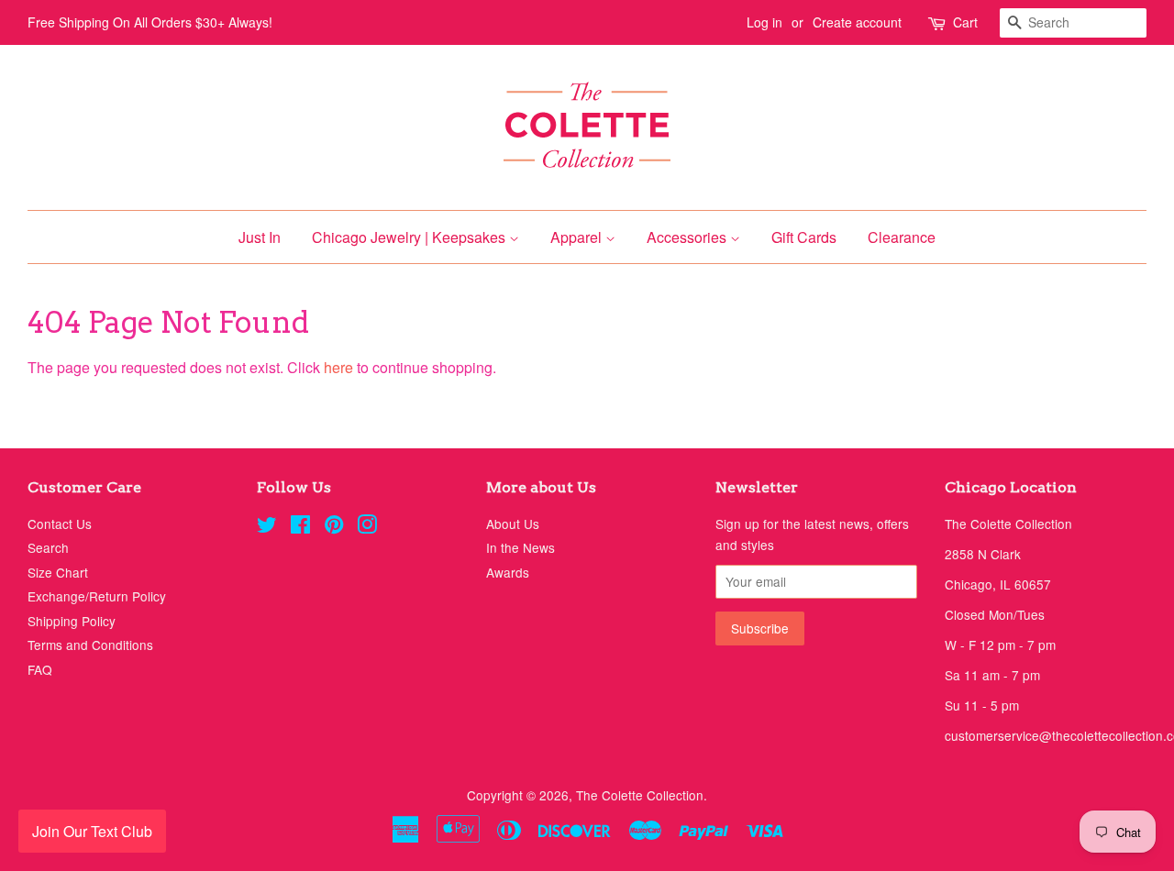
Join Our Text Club (92, 831)
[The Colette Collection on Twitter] (267, 527)
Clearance (902, 237)
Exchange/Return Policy (97, 596)
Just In (259, 237)
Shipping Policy (72, 621)
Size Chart (58, 572)
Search (48, 547)
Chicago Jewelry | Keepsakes (410, 237)
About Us (512, 523)
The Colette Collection (639, 795)
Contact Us (60, 523)
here (338, 367)
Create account (857, 22)
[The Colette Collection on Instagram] (367, 527)
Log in (764, 22)
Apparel (577, 237)
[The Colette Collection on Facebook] (300, 527)
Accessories (688, 237)
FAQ (40, 669)
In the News (520, 547)
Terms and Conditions (90, 644)
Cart (965, 22)
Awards (507, 572)
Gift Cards (803, 237)
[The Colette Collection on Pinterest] (334, 527)
